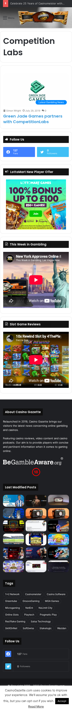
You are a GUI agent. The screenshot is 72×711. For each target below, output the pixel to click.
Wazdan (61, 628)
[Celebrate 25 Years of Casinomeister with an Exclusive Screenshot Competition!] (13, 526)
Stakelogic (46, 628)
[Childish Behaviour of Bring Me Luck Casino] (58, 513)
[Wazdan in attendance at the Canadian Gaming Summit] (36, 553)
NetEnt (29, 607)
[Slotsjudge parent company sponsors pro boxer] (36, 501)
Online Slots (12, 614)
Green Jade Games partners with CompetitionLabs (32, 119)
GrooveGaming (31, 600)
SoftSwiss (28, 628)
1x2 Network (12, 594)
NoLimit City (45, 607)
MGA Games (52, 600)
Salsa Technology (41, 621)
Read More (36, 706)
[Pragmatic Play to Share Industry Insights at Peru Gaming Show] (58, 553)
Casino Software (56, 594)
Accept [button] (62, 701)
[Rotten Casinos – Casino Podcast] (58, 500)
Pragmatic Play (48, 614)
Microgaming (12, 607)
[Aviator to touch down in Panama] (36, 566)
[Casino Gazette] (43, 17)
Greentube (11, 600)
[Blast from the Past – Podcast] (36, 513)
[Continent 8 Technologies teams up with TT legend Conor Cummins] (58, 566)
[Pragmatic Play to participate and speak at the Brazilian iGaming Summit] (58, 526)
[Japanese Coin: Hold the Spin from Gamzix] (58, 539)
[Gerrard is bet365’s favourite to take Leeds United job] (13, 539)
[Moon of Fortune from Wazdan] (36, 539)
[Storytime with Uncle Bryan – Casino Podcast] (13, 513)
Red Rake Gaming (15, 621)
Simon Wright (13, 110)
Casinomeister (33, 594)
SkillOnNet (11, 628)
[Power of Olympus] (13, 566)
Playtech (29, 614)
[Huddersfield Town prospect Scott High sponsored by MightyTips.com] (13, 501)
